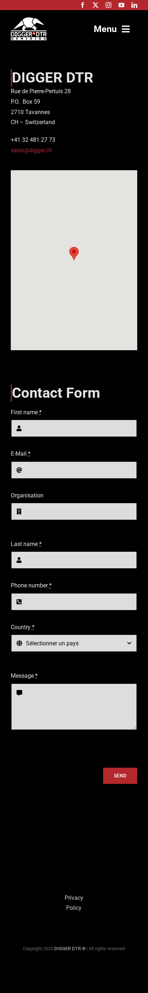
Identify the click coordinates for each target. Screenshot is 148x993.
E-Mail (21, 453)
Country (22, 627)
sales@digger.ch (31, 150)
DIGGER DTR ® (69, 948)
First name (26, 412)
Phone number (31, 585)
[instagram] (108, 5)
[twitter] (95, 5)
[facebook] (82, 5)
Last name (26, 544)
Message (24, 675)
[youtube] (121, 5)
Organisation (27, 495)
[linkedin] (134, 5)
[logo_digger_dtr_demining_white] (29, 20)
